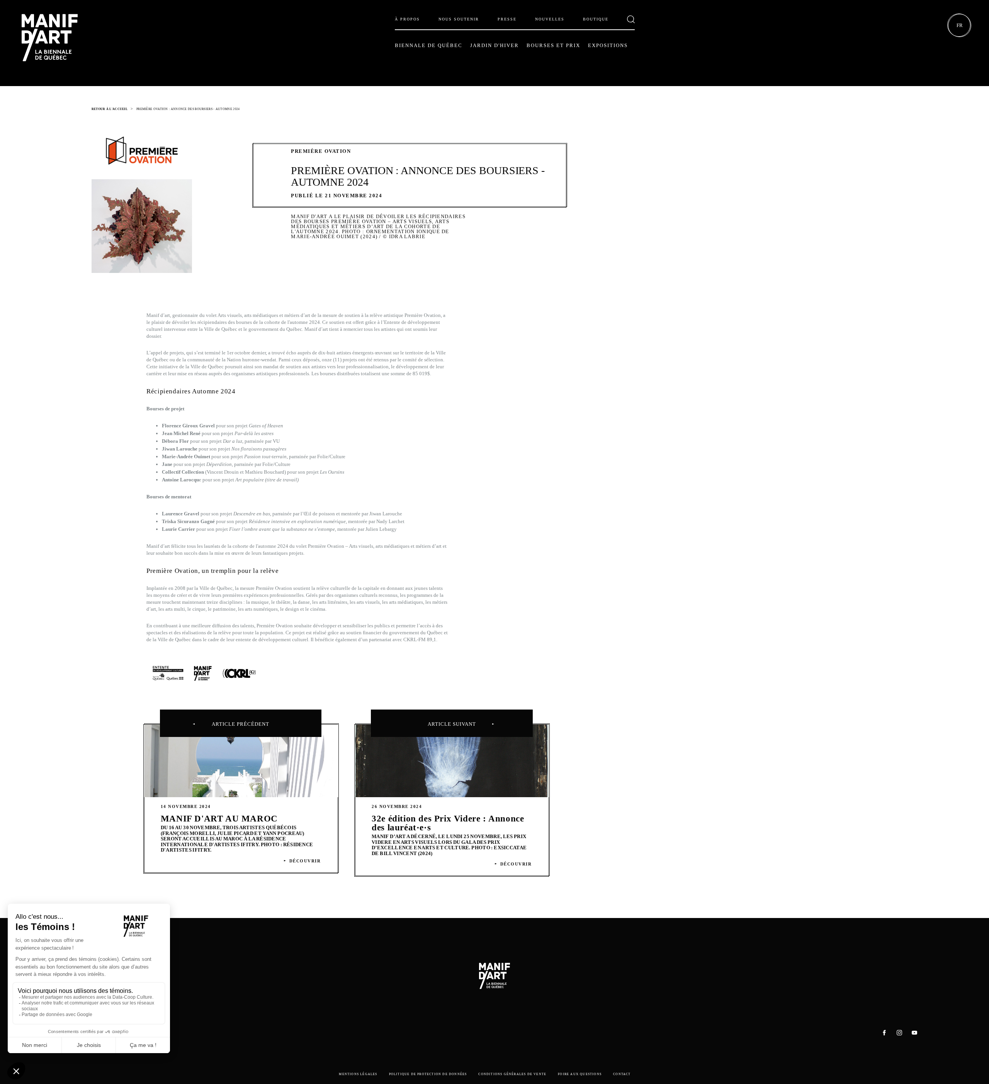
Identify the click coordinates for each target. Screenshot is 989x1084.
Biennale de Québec (428, 45)
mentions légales (358, 1074)
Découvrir (305, 861)
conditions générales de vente (512, 1074)
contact (621, 1074)
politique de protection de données (428, 1074)
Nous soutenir (458, 19)
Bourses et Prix (553, 45)
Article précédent (240, 724)
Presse (507, 19)
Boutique (595, 19)
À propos (407, 19)
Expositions (608, 45)
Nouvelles (549, 19)
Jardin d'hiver (494, 45)
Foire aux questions (580, 1074)
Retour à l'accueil (109, 109)
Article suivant (452, 724)
